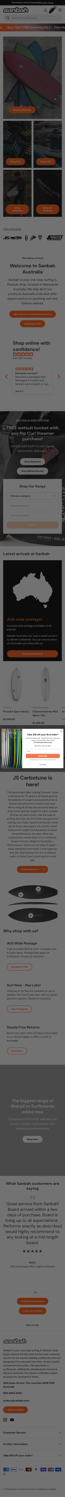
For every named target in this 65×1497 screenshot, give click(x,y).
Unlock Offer (42, 756)
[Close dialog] (61, 730)
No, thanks (43, 764)
